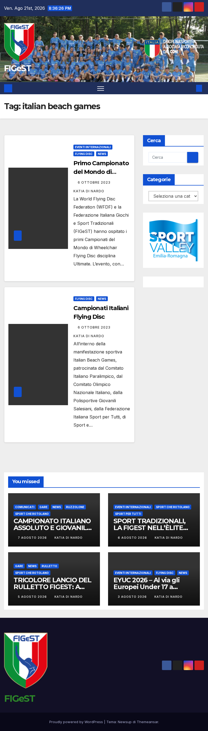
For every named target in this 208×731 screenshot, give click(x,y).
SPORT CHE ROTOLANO (32, 513)
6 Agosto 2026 (133, 538)
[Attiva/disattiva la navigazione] (100, 88)
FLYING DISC (84, 153)
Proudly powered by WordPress (76, 722)
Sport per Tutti (128, 513)
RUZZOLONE (75, 507)
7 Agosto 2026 (33, 538)
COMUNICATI (24, 507)
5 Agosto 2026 (33, 597)
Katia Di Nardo (68, 538)
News (102, 153)
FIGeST (17, 68)
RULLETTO (49, 566)
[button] (190, 88)
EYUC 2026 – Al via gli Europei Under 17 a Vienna (146, 586)
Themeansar (147, 722)
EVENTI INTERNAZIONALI (93, 147)
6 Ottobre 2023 (95, 182)
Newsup (125, 722)
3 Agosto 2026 (133, 597)
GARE (43, 507)
